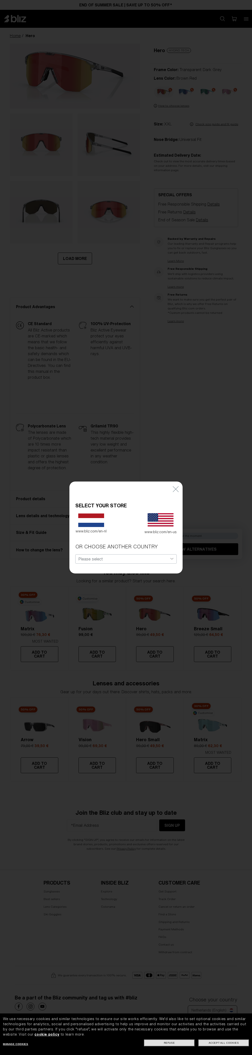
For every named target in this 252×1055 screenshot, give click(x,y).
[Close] (176, 489)
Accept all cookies (224, 1042)
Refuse (169, 1042)
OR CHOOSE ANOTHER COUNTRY (116, 546)
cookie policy (46, 1034)
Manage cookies (15, 1044)
